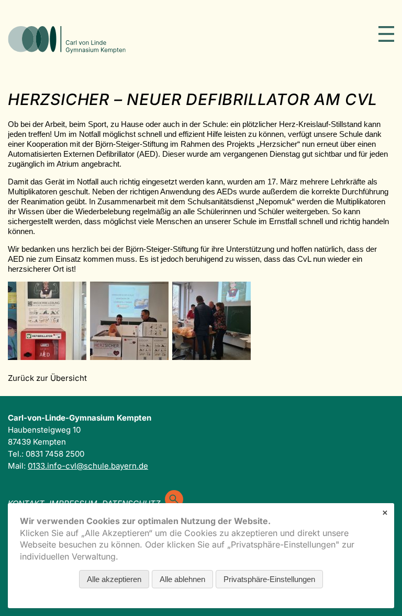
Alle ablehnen (182, 579)
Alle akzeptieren (114, 579)
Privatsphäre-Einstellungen (269, 579)
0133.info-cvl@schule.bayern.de (88, 466)
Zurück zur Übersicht (47, 378)
